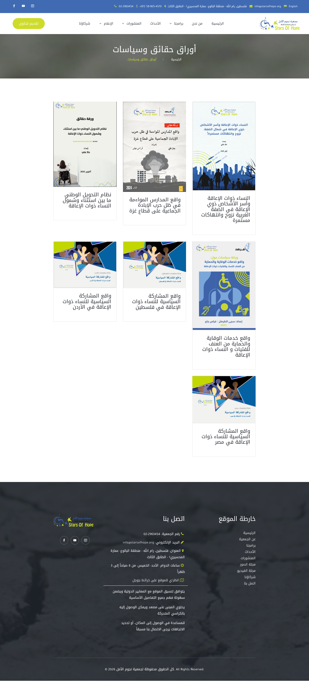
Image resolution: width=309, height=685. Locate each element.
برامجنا (178, 23)
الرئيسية (217, 23)
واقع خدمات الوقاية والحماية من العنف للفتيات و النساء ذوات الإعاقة (226, 346)
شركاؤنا (84, 23)
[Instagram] (32, 5)
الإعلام (108, 23)
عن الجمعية (247, 539)
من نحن (197, 23)
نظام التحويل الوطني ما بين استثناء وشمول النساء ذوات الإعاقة (87, 200)
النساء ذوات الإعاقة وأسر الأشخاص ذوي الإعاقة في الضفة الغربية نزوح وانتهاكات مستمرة (225, 209)
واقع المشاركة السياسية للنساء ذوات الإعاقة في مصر (226, 436)
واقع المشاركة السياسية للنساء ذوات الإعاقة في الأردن (87, 301)
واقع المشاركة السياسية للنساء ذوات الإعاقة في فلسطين (156, 301)
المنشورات (133, 23)
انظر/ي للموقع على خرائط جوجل (155, 580)
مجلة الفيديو (246, 570)
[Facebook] (14, 5)
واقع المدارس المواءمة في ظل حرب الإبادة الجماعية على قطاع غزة (155, 205)
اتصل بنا (250, 583)
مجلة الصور (248, 564)
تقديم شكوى (28, 23)
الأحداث (155, 23)
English (293, 6)
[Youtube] (23, 5)
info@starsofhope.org (268, 6)
